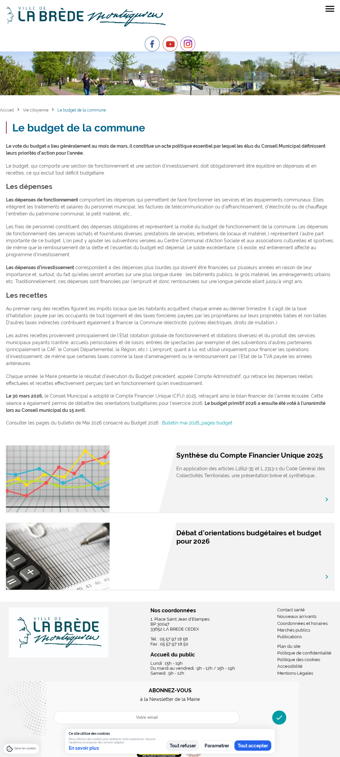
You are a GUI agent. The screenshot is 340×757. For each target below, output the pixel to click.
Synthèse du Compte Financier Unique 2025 (249, 455)
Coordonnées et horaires (302, 623)
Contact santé (291, 609)
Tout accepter (253, 745)
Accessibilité (289, 666)
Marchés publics (293, 630)
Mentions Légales (295, 673)
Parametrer (217, 745)
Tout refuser (183, 745)
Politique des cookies (298, 659)
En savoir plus (84, 748)
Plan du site (288, 646)
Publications (289, 636)
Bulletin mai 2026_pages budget (197, 422)
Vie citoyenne (35, 110)
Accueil (7, 110)
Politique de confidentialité (304, 652)
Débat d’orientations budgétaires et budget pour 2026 (248, 537)
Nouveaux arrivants (296, 616)
